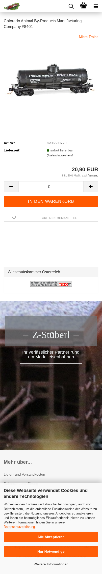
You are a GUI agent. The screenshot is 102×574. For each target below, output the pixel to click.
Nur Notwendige (51, 551)
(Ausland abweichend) (60, 155)
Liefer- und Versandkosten (24, 474)
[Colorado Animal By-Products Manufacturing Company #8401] (51, 71)
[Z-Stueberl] (10, 6)
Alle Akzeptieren (51, 537)
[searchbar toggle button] (71, 6)
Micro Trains (88, 37)
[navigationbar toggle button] (96, 6)
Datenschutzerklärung (19, 527)
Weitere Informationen (51, 564)
